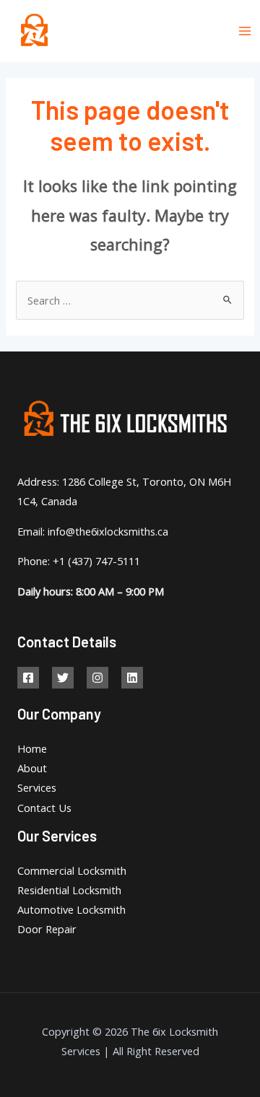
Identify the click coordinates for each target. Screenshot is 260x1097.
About (32, 768)
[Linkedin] (132, 678)
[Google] (97, 678)
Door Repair (47, 929)
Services (36, 787)
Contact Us (44, 807)
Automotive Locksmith (71, 909)
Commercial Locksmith (71, 870)
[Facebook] (28, 678)
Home (32, 748)
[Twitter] (63, 678)
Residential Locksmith (69, 890)
